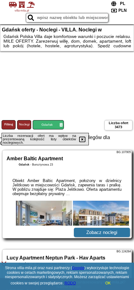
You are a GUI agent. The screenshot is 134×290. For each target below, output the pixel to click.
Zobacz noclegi (101, 232)
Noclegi (24, 124)
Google (78, 268)
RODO (70, 283)
